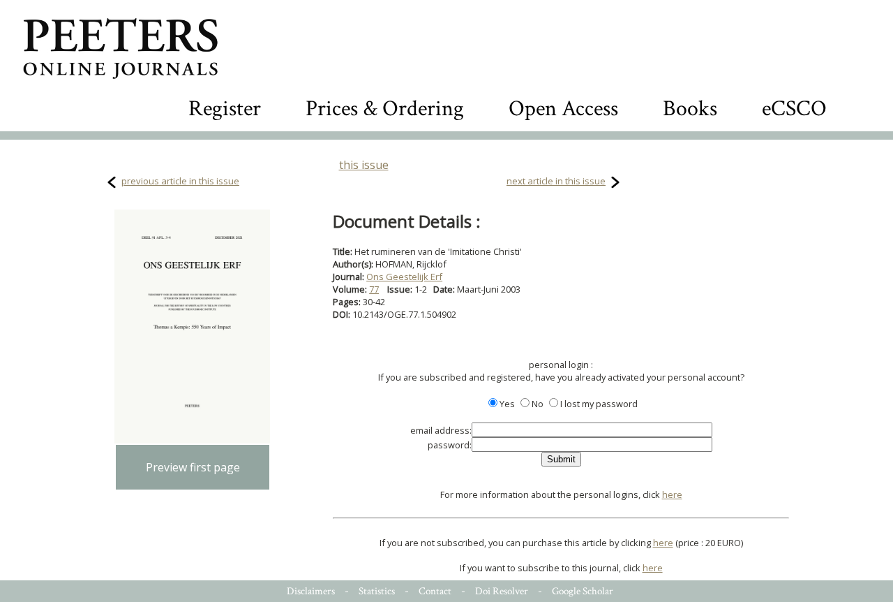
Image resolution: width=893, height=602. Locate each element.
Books (690, 108)
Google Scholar (582, 591)
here (672, 494)
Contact (435, 591)
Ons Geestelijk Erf (404, 276)
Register (224, 108)
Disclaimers (311, 591)
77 (374, 289)
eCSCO (794, 108)
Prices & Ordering (385, 108)
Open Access (563, 108)
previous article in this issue (180, 181)
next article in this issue (556, 181)
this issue (364, 164)
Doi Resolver (501, 591)
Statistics (377, 591)
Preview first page (193, 467)
